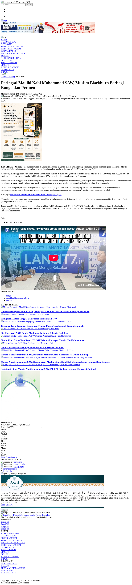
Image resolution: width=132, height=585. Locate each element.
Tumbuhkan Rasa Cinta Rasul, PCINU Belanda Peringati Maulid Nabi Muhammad (43, 340)
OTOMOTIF (6, 44)
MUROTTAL (7, 60)
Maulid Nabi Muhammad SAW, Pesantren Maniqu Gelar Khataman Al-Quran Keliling (44, 354)
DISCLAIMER (7, 570)
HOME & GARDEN (10, 67)
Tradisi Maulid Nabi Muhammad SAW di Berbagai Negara (35, 194)
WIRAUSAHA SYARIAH (12, 46)
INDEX (4, 72)
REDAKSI (5, 566)
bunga (8, 296)
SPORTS (5, 65)
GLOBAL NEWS (8, 42)
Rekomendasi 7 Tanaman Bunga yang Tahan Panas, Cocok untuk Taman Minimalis (42, 326)
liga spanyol (19, 466)
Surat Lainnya (7, 505)
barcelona (18, 462)
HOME (4, 39)
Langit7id (5, 522)
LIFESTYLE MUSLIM (11, 49)
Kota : (3, 427)
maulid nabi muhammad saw (18, 298)
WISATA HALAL (8, 51)
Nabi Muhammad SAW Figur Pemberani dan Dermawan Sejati (32, 347)
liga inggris (7, 471)
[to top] (4, 510)
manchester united (10, 469)
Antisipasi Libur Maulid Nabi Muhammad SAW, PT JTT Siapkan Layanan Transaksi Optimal (48, 369)
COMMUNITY (7, 69)
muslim (9, 300)
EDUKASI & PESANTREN (13, 53)
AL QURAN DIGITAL (11, 58)
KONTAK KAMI (8, 573)
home (3, 76)
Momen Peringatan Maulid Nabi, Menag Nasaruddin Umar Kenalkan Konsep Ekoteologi (45, 311)
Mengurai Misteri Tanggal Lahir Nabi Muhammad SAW (29, 318)
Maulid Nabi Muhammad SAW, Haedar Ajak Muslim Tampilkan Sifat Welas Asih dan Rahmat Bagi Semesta (55, 362)
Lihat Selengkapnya (9, 457)
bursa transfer (19, 464)
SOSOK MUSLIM (9, 63)
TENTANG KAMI (9, 563)
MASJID (5, 56)
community (10, 76)
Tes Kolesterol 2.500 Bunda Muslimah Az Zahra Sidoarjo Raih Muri (35, 333)
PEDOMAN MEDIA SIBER (13, 568)
